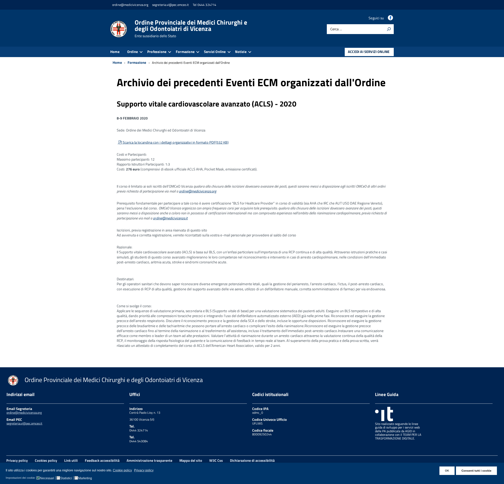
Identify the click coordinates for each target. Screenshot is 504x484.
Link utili (71, 460)
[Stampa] (389, 29)
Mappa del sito (190, 460)
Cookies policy (46, 460)
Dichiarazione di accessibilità (252, 460)
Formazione (185, 51)
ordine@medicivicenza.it (170, 218)
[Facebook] (391, 18)
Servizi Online (215, 51)
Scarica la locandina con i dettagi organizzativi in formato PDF (175, 142)
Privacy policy (17, 460)
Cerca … (336, 29)
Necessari (47, 478)
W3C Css (216, 460)
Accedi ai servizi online (368, 51)
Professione (156, 51)
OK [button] (447, 470)
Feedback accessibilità (102, 460)
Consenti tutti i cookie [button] (476, 470)
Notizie (240, 51)
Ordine (132, 51)
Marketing (85, 478)
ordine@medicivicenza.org (197, 191)
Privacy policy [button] (144, 470)
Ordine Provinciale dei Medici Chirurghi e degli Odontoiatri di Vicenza (191, 28)
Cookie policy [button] (122, 470)
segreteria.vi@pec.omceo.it (24, 423)
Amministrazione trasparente (149, 460)
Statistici (66, 478)
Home (115, 51)
